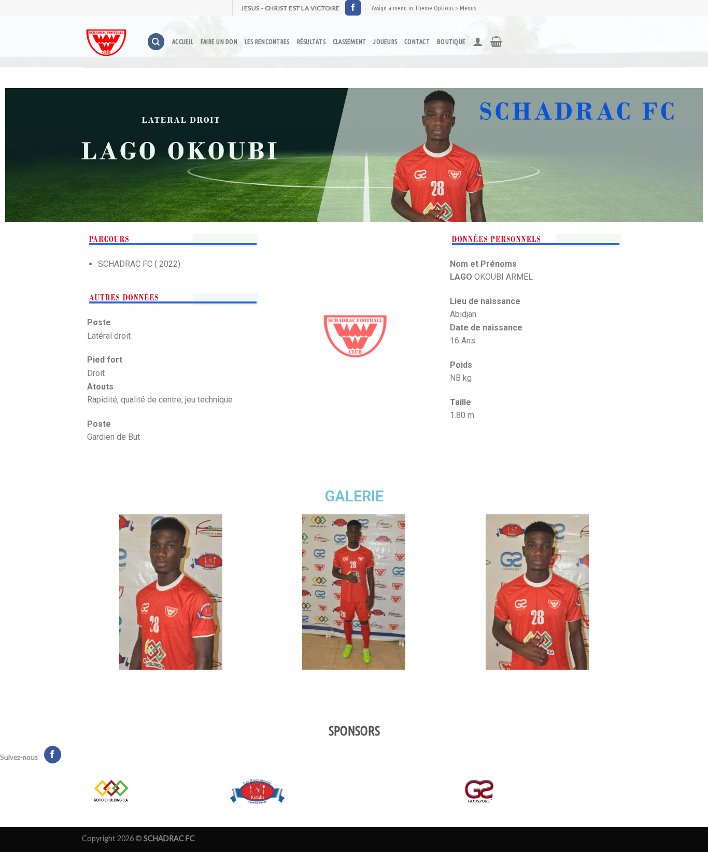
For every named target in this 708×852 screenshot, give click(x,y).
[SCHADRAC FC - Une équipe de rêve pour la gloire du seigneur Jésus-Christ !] (106, 41)
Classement (349, 41)
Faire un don (219, 41)
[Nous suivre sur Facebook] (353, 8)
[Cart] (496, 41)
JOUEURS (385, 41)
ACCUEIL (182, 41)
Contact (417, 41)
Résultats (311, 41)
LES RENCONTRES (267, 41)
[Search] (156, 41)
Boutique (451, 41)
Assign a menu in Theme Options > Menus (424, 7)
